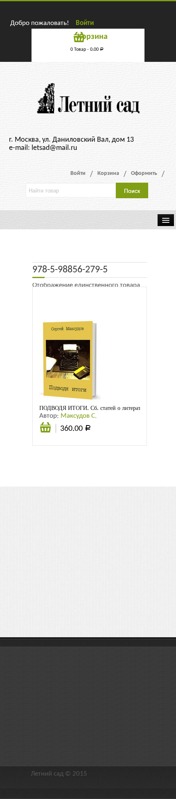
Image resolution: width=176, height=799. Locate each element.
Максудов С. (79, 415)
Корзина (108, 173)
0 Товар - (87, 49)
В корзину (45, 432)
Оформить (144, 173)
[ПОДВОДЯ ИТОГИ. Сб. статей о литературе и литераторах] (70, 360)
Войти (85, 23)
